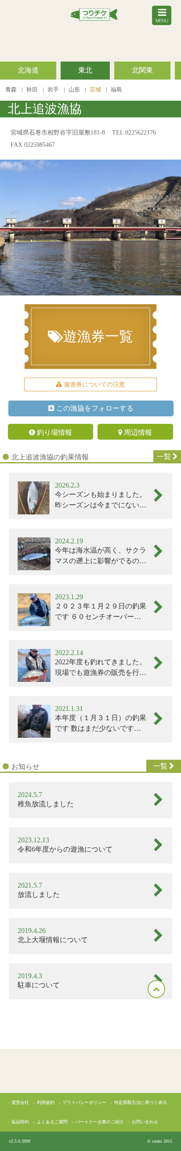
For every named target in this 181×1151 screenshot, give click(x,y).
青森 (11, 90)
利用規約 (45, 1102)
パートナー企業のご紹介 (100, 1121)
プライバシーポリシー (84, 1102)
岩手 (53, 90)
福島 (116, 90)
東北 (85, 70)
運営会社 (20, 1102)
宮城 (96, 90)
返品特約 (20, 1121)
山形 (75, 90)
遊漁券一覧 (98, 336)
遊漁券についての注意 (93, 384)
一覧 (165, 456)
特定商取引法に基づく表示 (140, 1102)
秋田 (32, 90)
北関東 (142, 70)
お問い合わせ (145, 1121)
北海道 (28, 70)
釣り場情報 (53, 432)
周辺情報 (137, 432)
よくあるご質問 (52, 1121)
